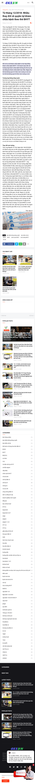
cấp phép (17, 470)
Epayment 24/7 (17, 513)
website (17, 658)
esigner (17, 519)
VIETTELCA (17, 649)
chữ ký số (17, 482)
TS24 (17, 640)
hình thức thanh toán (17, 540)
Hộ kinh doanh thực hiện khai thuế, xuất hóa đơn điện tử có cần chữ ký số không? (9, 269)
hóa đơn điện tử (17, 546)
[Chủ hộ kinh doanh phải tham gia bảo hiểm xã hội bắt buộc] (10, 281)
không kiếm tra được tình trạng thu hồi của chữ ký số (17, 570)
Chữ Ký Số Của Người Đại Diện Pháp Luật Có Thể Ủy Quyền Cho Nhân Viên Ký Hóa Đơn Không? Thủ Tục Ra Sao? (23, 716)
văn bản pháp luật (17, 646)
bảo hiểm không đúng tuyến (16, 9)
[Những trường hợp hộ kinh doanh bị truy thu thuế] (8, 395)
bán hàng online (17, 437)
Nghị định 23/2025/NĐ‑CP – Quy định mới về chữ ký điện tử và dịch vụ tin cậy (23, 403)
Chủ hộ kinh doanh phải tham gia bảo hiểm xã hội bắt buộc (9, 289)
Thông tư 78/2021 (17, 612)
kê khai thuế (17, 564)
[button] (2, 2)
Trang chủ (5, 9)
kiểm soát (17, 573)
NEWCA (17, 588)
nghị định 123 (17, 591)
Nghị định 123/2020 (17, 594)
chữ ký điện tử (17, 479)
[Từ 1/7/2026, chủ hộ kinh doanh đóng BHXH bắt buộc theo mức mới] (25, 260)
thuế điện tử (17, 625)
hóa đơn (17, 543)
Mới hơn (4, 315)
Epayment (17, 510)
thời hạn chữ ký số (17, 615)
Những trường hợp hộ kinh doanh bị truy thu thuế (22, 393)
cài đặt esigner (17, 467)
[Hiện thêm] (28, 244)
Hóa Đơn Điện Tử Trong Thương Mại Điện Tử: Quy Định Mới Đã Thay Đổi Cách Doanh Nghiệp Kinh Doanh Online (23, 375)
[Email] (24, 244)
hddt (17, 537)
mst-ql (17, 582)
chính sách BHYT (15, 237)
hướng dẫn (17, 552)
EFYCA (17, 507)
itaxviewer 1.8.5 (17, 561)
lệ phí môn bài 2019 (17, 579)
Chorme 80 (17, 476)
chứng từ (17, 485)
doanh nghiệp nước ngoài (17, 497)
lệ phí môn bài (17, 576)
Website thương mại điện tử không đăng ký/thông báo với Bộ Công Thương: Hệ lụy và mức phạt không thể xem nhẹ (23, 356)
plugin (17, 603)
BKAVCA (17, 455)
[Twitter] (16, 244)
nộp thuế (17, 600)
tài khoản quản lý (17, 609)
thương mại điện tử (17, 628)
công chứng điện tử (17, 491)
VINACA (17, 652)
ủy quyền (17, 643)
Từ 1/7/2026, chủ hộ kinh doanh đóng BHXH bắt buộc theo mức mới (25, 268)
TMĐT (17, 634)
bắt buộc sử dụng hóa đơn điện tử (17, 446)
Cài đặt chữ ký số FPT (17, 464)
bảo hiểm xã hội (24, 235)
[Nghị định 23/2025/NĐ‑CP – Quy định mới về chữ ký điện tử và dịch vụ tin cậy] (8, 404)
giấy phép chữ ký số (17, 531)
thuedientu (17, 622)
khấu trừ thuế (17, 567)
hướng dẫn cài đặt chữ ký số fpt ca (17, 555)
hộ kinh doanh (17, 549)
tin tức (4, 239)
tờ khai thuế (17, 637)
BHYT (8, 237)
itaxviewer (17, 558)
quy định (17, 606)
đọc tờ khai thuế (17, 503)
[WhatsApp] (20, 244)
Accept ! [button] (5, 781)
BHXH (4, 237)
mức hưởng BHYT (25, 237)
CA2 (17, 461)
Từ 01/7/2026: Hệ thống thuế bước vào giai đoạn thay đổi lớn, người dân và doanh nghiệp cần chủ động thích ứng (23, 413)
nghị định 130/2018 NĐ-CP (17, 597)
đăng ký (17, 500)
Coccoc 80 (17, 488)
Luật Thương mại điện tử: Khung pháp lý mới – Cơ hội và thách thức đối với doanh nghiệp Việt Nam (23, 385)
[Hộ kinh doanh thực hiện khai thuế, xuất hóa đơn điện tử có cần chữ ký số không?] (10, 260)
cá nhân (17, 458)
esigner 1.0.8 (17, 522)
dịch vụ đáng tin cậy (17, 494)
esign (17, 516)
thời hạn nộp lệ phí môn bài (17, 619)
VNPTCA (17, 655)
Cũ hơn (31, 315)
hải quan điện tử (17, 534)
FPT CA (17, 525)
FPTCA (17, 528)
